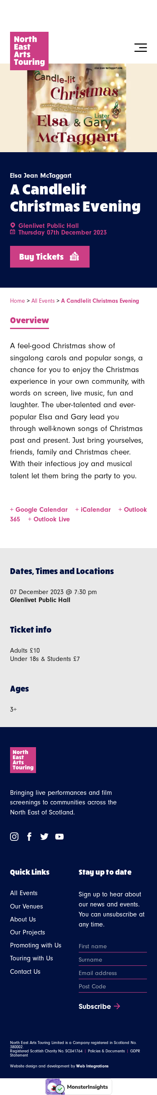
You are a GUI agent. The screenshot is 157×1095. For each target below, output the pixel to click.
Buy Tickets (41, 256)
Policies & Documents (106, 1051)
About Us (23, 919)
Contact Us (25, 971)
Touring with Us (31, 958)
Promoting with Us (36, 945)
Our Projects (27, 932)
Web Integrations (92, 1066)
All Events (43, 300)
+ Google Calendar (39, 509)
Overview (29, 319)
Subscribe (95, 1007)
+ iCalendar (94, 509)
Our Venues (26, 906)
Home (17, 300)
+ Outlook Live (49, 519)
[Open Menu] (140, 47)
